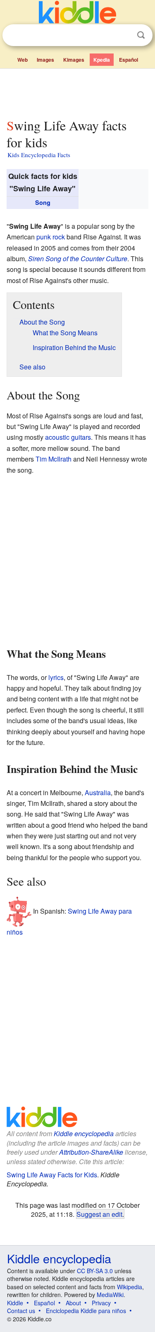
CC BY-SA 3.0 (95, 1271)
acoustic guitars (68, 437)
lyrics (56, 677)
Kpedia (101, 59)
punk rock (50, 236)
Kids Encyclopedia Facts (38, 155)
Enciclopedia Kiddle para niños (86, 1310)
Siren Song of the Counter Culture (77, 258)
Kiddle (15, 1303)
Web (22, 59)
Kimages (73, 59)
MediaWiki (110, 1294)
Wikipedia (129, 1287)
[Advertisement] (77, 91)
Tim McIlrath (54, 459)
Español (128, 59)
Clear (124, 35)
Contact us (21, 1310)
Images (45, 59)
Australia (98, 792)
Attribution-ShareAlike (91, 1152)
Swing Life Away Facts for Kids (52, 1174)
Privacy (101, 1303)
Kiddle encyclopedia (84, 1133)
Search (141, 35)
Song (42, 202)
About (73, 1303)
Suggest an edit (99, 1213)
